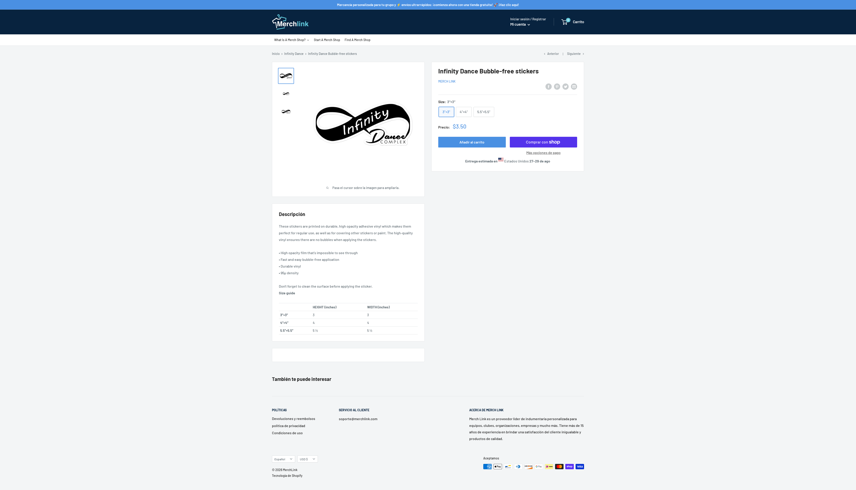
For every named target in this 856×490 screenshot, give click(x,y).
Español (279, 459)
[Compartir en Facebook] (548, 86)
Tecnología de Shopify (287, 476)
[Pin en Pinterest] (557, 86)
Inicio (276, 54)
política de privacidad (288, 426)
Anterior (553, 54)
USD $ (304, 459)
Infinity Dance (294, 54)
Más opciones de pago (543, 152)
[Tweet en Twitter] (565, 86)
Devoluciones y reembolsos (293, 418)
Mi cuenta (518, 24)
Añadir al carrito (471, 142)
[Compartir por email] (574, 86)
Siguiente (574, 54)
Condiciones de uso (287, 433)
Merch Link (447, 81)
